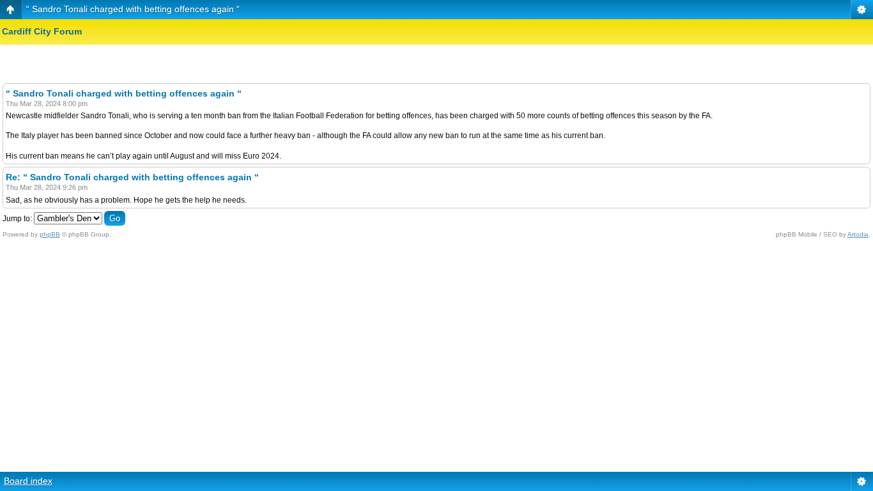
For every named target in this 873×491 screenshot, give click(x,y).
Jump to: (17, 218)
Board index (28, 481)
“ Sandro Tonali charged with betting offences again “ (133, 9)
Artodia (858, 234)
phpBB (50, 234)
